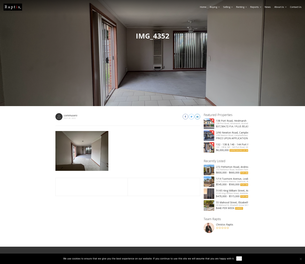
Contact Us (295, 6)
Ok (239, 258)
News (268, 6)
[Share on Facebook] (185, 116)
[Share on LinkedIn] (197, 116)
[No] (300, 259)
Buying (213, 6)
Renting (240, 6)
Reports (254, 6)
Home (203, 6)
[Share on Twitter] (191, 116)
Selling (226, 6)
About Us (279, 6)
